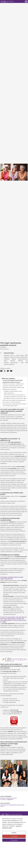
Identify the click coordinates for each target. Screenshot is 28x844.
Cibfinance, (3, 747)
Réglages (14, 832)
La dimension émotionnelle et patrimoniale (13, 387)
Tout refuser (14, 836)
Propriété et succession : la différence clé (13, 384)
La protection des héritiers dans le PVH (12, 385)
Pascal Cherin (9, 353)
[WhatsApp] (8, 371)
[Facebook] (1, 371)
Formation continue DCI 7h (10, 698)
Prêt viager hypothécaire (9, 702)
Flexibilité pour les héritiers (10, 389)
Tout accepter (14, 840)
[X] (5, 371)
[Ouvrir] (26, 1)
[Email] (11, 371)
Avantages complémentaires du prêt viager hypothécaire (13, 392)
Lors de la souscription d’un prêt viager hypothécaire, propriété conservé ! (13, 381)
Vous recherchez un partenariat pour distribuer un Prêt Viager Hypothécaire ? (14, 404)
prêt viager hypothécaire (8, 414)
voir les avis (15, 691)
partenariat (20, 749)
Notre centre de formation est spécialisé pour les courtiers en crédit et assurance (14, 401)
